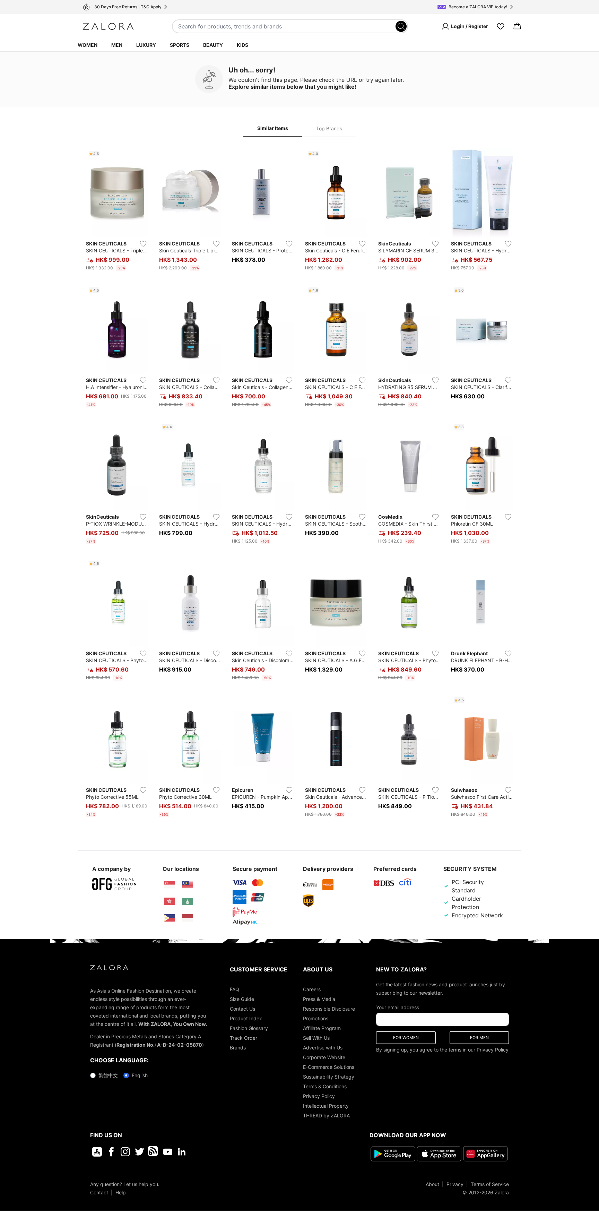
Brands (238, 1047)
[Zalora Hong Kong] (169, 901)
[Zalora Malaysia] (187, 885)
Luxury (146, 45)
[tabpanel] (299, 484)
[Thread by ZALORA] (153, 1152)
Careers (312, 989)
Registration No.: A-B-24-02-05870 (159, 1045)
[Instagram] (125, 1152)
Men (116, 45)
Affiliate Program (322, 1028)
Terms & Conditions (325, 1086)
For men (479, 1037)
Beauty (213, 45)
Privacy (454, 1184)
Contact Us (242, 1009)
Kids (242, 45)
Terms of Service (490, 1184)
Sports (179, 45)
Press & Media (319, 999)
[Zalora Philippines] (169, 918)
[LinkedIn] (182, 1152)
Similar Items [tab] (272, 128)
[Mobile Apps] (97, 1152)
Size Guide (242, 999)
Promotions (315, 1018)
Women (87, 45)
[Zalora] (108, 26)
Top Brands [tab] (329, 128)
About (432, 1184)
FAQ (234, 989)
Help (120, 1192)
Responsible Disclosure (329, 1009)
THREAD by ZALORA (326, 1115)
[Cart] (517, 26)
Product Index (246, 1018)
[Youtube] (167, 1152)
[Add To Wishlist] (143, 243)
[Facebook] (111, 1152)
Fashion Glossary (249, 1028)
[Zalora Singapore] (169, 885)
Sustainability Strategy (328, 1077)
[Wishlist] (500, 26)
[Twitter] (139, 1152)
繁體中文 (108, 1075)
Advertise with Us (322, 1047)
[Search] (401, 26)
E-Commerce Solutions (328, 1067)
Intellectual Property (326, 1106)
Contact (99, 1192)
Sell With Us (316, 1038)
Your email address (397, 1007)
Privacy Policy (319, 1096)
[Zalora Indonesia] (187, 918)
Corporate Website (324, 1057)
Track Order (243, 1038)
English (140, 1075)
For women (406, 1037)
